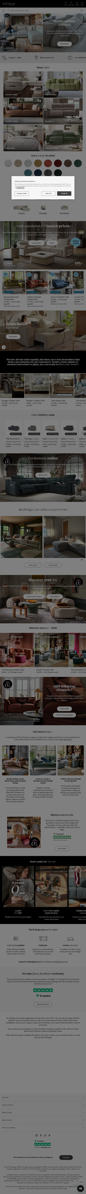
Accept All (64, 193)
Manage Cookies (22, 193)
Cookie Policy (20, 187)
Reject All (48, 193)
